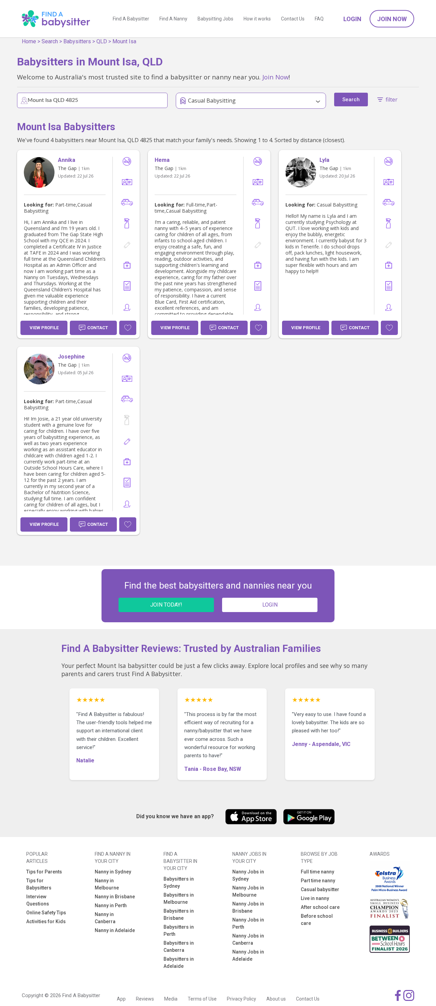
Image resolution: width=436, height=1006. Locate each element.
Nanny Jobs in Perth (248, 923)
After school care (320, 907)
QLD (101, 41)
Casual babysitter (320, 889)
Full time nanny (317, 871)
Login (352, 18)
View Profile (44, 327)
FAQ (319, 18)
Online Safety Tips (46, 912)
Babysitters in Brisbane (179, 914)
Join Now (392, 18)
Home (29, 41)
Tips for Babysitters (38, 884)
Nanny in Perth (111, 905)
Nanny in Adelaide (115, 930)
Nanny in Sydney (113, 871)
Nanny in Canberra (105, 918)
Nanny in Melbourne (107, 884)
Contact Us (293, 18)
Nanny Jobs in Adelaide (248, 955)
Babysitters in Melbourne (179, 898)
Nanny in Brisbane (115, 896)
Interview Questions (37, 900)
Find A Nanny (173, 18)
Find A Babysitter (131, 18)
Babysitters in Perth (179, 930)
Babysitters (77, 41)
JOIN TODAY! (166, 604)
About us (276, 999)
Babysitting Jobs (215, 18)
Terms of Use (202, 999)
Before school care (317, 919)
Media (170, 999)
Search (50, 41)
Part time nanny (318, 880)
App (121, 999)
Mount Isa (124, 41)
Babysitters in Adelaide (179, 962)
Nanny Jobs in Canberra (248, 939)
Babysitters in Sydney (179, 882)
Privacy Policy (241, 999)
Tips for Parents (44, 871)
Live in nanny (315, 898)
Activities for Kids (46, 921)
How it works (257, 18)
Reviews (145, 999)
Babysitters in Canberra (179, 946)
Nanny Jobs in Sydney (248, 875)
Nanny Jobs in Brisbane (248, 907)
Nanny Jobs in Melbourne (248, 891)
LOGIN (270, 604)
